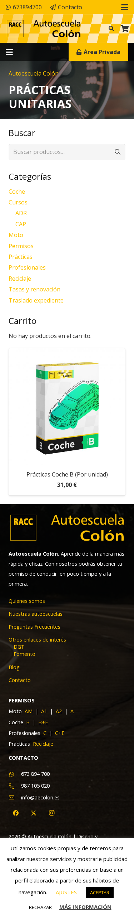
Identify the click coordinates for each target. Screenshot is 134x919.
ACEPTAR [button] (99, 892)
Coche (17, 191)
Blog (14, 667)
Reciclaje (20, 278)
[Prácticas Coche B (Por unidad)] (67, 406)
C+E (60, 733)
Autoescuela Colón (34, 73)
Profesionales (27, 267)
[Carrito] (125, 28)
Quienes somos (27, 601)
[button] (124, 7)
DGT (19, 646)
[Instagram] (51, 813)
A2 (59, 711)
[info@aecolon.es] (15, 797)
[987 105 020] (15, 786)
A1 (45, 711)
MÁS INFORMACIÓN (85, 906)
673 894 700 (35, 773)
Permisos (21, 246)
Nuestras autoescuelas (36, 613)
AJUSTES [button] (66, 892)
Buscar (117, 152)
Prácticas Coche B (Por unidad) (67, 474)
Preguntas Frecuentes (34, 626)
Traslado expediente (36, 300)
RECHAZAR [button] (40, 907)
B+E (43, 722)
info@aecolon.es (40, 797)
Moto (16, 235)
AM (29, 711)
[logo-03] (43, 29)
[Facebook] (16, 813)
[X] (33, 813)
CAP (20, 224)
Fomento (24, 653)
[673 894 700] (15, 774)
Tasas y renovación (34, 289)
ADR (21, 213)
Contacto (20, 680)
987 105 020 (35, 785)
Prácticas (21, 257)
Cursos (18, 202)
